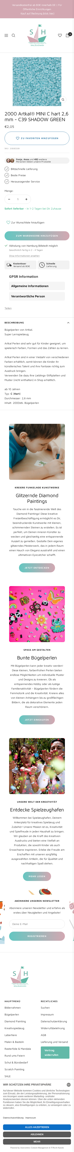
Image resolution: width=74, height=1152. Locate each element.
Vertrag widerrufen (51, 1052)
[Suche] (13, 35)
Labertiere (11, 1035)
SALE (8, 1076)
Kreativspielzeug (14, 1028)
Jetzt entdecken (37, 567)
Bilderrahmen (13, 1007)
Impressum (47, 1014)
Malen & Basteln (14, 1041)
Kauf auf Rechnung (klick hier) (37, 13)
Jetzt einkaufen (37, 719)
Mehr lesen (37, 876)
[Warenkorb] (67, 35)
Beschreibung (14, 322)
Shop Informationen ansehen (24, 255)
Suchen (45, 1007)
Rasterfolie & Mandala (18, 1048)
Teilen (8, 308)
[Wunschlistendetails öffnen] (60, 35)
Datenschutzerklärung (54, 1021)
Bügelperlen (12, 1014)
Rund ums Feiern (15, 1055)
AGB (43, 1035)
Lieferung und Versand (54, 1041)
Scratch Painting (14, 1069)
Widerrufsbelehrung (53, 1028)
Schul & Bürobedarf (16, 1062)
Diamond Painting (15, 1021)
